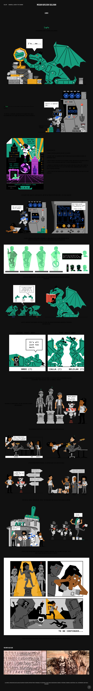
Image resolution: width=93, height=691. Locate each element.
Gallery (5, 4)
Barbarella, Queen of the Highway (16, 4)
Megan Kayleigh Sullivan (46, 5)
